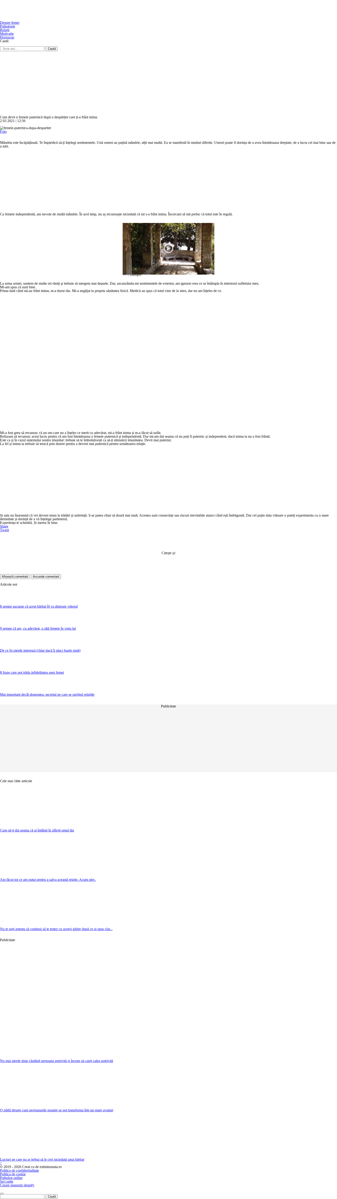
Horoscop (7, 37)
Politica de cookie (13, 1174)
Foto (3, 132)
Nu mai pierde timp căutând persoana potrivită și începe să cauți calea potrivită (56, 1061)
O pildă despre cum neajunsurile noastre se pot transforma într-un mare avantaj (56, 1110)
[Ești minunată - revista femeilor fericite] (34, 19)
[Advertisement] (137, 83)
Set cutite (6, 1181)
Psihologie (7, 26)
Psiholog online (11, 1178)
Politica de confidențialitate (19, 1170)
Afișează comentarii (15, 576)
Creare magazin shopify (17, 1185)
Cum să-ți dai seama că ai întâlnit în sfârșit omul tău (37, 830)
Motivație (7, 34)
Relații (4, 30)
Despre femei (9, 23)
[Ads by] (136, 276)
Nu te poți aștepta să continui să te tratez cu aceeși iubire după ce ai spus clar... (56, 929)
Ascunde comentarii (46, 576)
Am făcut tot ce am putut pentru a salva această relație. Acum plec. (48, 880)
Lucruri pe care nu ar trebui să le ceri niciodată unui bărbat (42, 1159)
